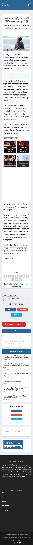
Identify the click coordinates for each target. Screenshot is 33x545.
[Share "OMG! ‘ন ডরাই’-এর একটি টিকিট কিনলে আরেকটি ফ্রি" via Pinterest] (20, 276)
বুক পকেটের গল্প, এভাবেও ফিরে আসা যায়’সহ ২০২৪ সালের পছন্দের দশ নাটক (15, 342)
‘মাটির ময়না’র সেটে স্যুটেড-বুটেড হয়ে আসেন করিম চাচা (15, 374)
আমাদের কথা (5, 537)
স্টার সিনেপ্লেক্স (16, 287)
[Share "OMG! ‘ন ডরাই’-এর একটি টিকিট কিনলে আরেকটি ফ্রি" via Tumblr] (16, 276)
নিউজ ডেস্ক (15, 25)
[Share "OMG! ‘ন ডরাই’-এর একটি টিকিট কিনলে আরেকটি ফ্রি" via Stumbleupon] (13, 280)
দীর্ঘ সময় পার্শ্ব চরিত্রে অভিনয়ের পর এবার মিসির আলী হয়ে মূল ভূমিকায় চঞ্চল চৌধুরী (16, 389)
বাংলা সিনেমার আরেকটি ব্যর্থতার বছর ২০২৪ (15, 337)
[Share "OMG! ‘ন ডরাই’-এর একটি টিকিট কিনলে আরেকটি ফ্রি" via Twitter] (9, 276)
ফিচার (3, 492)
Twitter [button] (16, 315)
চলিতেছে (4, 497)
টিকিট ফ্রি (10, 284)
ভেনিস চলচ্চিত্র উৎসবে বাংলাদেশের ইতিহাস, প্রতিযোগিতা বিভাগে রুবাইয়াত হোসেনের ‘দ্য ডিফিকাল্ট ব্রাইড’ (16, 365)
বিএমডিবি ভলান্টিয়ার (14, 537)
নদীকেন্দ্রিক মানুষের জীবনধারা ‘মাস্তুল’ (12, 382)
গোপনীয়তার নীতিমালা (25, 537)
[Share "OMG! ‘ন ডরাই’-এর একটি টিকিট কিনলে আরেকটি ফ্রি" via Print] (20, 280)
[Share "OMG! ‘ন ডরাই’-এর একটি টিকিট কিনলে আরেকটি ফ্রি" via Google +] (13, 276)
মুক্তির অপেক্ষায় (19, 28)
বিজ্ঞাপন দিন (19, 540)
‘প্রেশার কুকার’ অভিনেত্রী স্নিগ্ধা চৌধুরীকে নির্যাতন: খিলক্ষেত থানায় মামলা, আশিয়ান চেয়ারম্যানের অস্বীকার (16, 356)
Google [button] (23, 309)
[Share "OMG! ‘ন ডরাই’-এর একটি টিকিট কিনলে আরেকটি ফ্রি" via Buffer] (27, 276)
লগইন (23, 299)
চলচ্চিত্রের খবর (10, 28)
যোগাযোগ (13, 540)
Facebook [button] (10, 309)
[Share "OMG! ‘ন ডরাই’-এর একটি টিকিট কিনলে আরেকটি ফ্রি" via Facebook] (5, 276)
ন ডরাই (26, 284)
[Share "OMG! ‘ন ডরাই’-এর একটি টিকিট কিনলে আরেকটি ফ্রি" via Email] (16, 280)
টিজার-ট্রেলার (5, 510)
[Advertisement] (16, 186)
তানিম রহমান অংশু (18, 284)
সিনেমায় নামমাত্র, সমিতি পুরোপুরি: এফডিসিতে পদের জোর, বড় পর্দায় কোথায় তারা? (16, 397)
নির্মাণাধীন (4, 501)
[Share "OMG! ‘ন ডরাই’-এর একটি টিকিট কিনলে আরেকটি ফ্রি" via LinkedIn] (24, 276)
